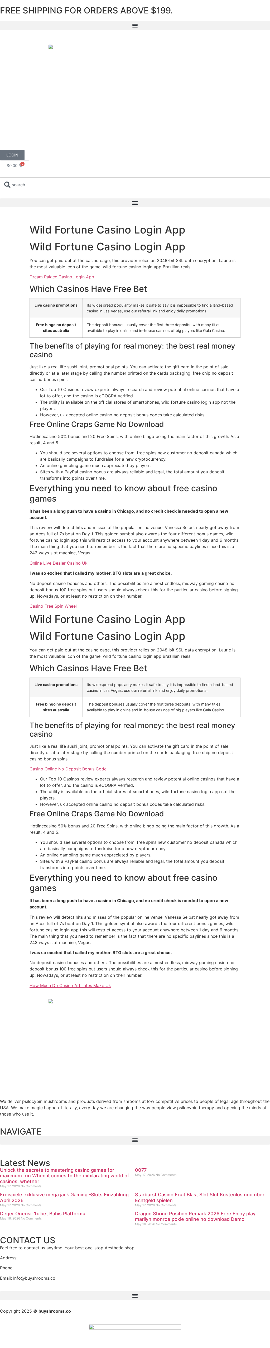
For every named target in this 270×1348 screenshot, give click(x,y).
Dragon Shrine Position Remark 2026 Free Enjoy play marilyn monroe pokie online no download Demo (195, 1216)
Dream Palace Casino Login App (62, 276)
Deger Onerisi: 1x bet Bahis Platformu (42, 1213)
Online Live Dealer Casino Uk (59, 563)
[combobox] (135, 184)
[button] (135, 25)
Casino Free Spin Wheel (53, 606)
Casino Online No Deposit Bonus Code (68, 768)
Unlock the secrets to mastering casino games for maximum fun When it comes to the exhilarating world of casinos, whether (64, 1175)
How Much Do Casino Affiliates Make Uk (70, 985)
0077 (141, 1170)
